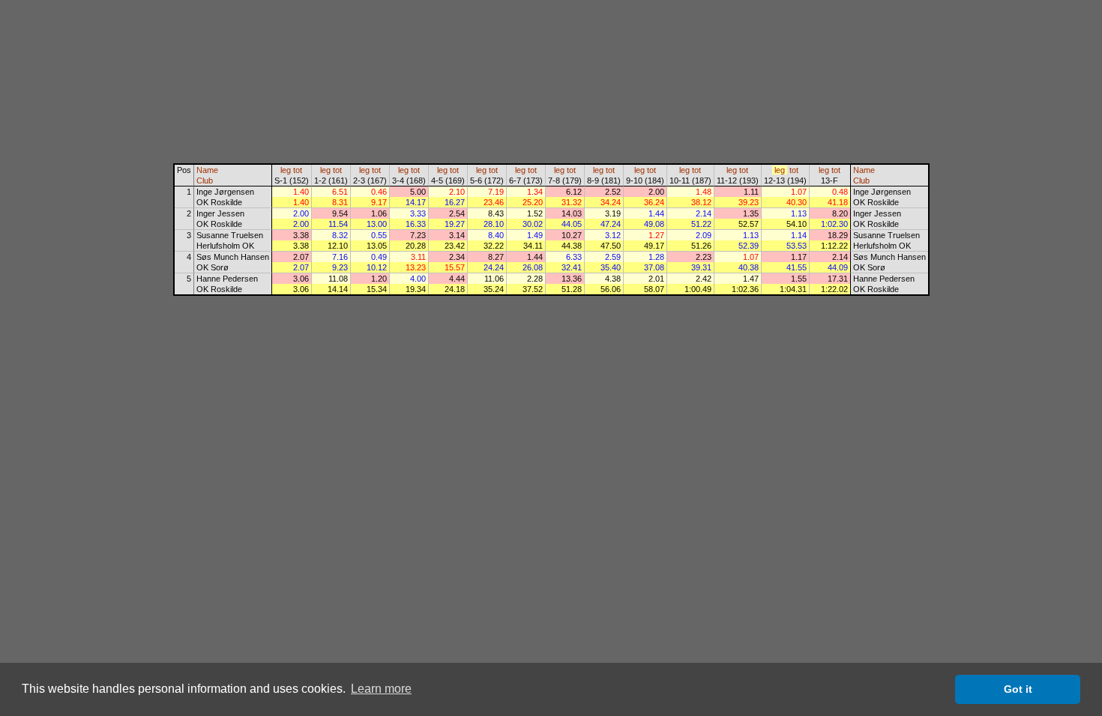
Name (207, 170)
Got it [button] (1018, 689)
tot (297, 170)
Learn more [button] (381, 688)
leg (285, 170)
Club (204, 180)
